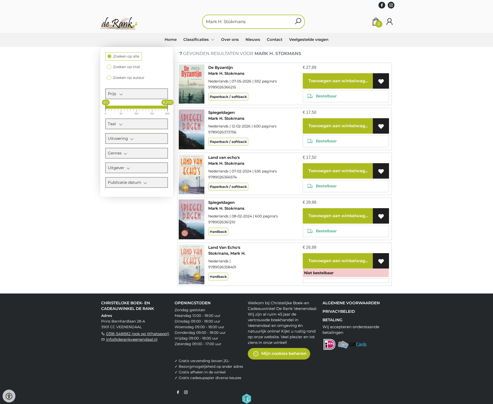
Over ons (230, 39)
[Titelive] (246, 398)
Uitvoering (119, 138)
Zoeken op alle (126, 56)
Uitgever (117, 167)
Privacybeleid (339, 311)
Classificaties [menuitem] (196, 39)
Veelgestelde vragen (308, 39)
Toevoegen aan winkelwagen (339, 80)
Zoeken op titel (126, 67)
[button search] (298, 22)
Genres (116, 153)
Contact (274, 39)
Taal (113, 123)
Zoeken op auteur (129, 77)
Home (171, 39)
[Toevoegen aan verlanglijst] (381, 81)
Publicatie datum (125, 182)
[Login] (389, 22)
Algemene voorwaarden (351, 302)
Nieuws (252, 39)
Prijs (113, 93)
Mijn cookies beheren (283, 353)
